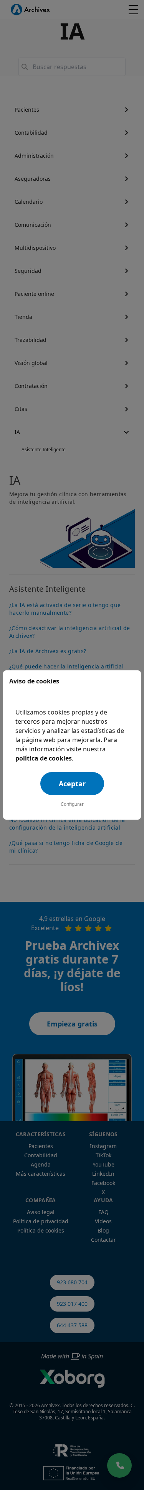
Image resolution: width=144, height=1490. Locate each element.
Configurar (72, 804)
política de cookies (43, 758)
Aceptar (72, 783)
